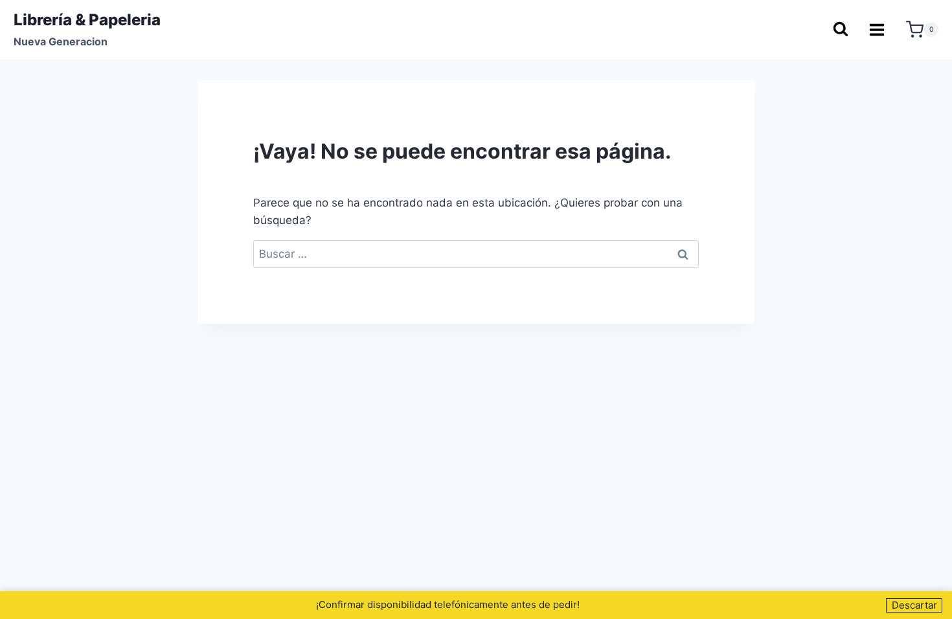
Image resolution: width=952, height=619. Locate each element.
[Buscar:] (476, 253)
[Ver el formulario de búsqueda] (840, 30)
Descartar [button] (914, 605)
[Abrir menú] (877, 29)
